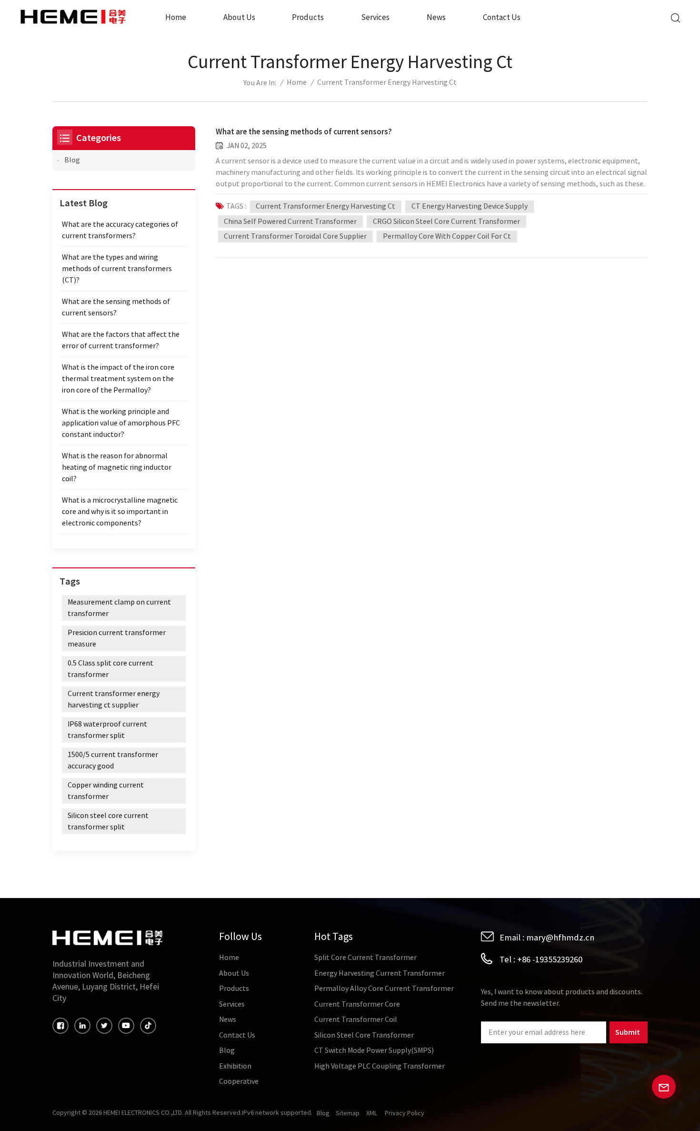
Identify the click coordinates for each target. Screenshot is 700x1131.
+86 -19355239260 (549, 959)
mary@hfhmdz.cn (560, 937)
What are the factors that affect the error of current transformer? (121, 340)
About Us (239, 17)
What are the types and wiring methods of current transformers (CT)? (117, 268)
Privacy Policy (404, 1113)
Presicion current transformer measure (117, 638)
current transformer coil (355, 1019)
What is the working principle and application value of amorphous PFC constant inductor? (121, 423)
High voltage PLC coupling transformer (379, 1066)
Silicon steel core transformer (364, 1035)
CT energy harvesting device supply (469, 206)
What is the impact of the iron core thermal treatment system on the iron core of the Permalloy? (118, 379)
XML (371, 1113)
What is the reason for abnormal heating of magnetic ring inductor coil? (116, 467)
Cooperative (239, 1081)
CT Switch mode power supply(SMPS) (374, 1050)
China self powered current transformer (290, 221)
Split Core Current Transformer (365, 957)
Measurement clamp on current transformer (119, 607)
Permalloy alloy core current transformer (384, 988)
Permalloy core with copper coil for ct (447, 236)
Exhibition (235, 1066)
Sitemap (348, 1113)
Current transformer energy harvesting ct (325, 206)
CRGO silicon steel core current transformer (446, 221)
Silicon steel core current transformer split (108, 821)
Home (175, 17)
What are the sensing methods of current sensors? (304, 131)
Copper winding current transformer (106, 790)
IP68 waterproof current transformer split (107, 729)
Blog (72, 160)
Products (308, 17)
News (436, 17)
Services (375, 17)
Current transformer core (357, 1004)
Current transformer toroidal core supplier (295, 236)
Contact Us (501, 17)
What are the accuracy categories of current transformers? (120, 230)
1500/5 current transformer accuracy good (113, 760)
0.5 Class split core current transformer (110, 668)
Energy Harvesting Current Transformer (379, 973)
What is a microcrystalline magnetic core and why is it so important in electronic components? (120, 511)
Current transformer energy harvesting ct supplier (114, 699)
